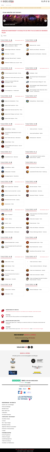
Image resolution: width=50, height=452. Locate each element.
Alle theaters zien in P (44, 209)
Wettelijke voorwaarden (28, 449)
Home (2, 5)
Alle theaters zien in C (19, 68)
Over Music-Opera (6, 418)
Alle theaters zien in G (19, 124)
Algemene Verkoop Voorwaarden (9, 426)
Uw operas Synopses (6, 414)
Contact (4, 420)
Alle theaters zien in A (19, 40)
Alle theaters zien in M (19, 181)
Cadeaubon (4, 412)
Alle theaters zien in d (44, 68)
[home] (8, 2)
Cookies (3, 430)
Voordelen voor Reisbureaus (8, 442)
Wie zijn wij (18, 449)
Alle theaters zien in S (19, 256)
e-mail (33, 328)
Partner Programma (6, 434)
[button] (46, 1)
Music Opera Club (6, 410)
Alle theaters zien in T (44, 256)
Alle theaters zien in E (19, 96)
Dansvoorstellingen (6, 406)
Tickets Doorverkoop (6, 440)
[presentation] (4, 21)
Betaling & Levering (6, 424)
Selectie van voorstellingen (8, 404)
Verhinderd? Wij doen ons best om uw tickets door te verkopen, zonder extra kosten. (23, 311)
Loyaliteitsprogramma (7, 438)
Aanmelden (25, 341)
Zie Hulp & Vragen (39, 328)
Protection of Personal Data (8, 428)
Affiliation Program (6, 436)
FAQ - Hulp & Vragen (6, 422)
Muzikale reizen (5, 408)
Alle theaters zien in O (19, 209)
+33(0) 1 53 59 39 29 (24, 328)
